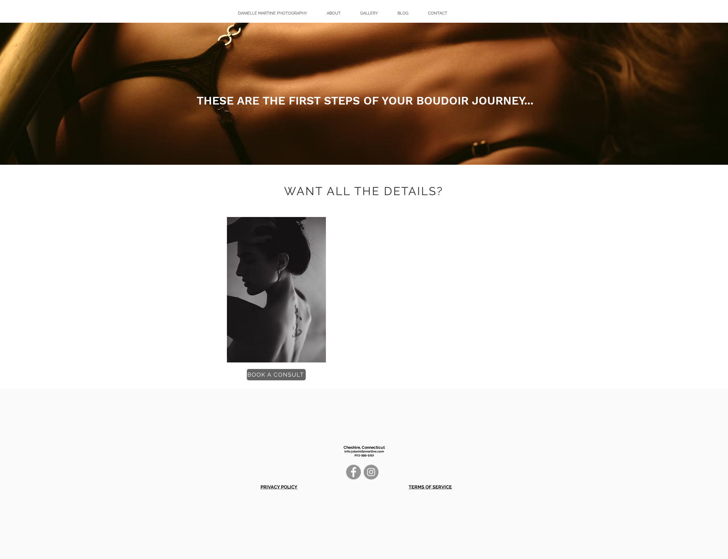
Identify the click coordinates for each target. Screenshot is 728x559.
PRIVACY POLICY (278, 487)
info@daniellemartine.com (364, 451)
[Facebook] (353, 472)
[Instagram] (371, 472)
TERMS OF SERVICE (430, 487)
